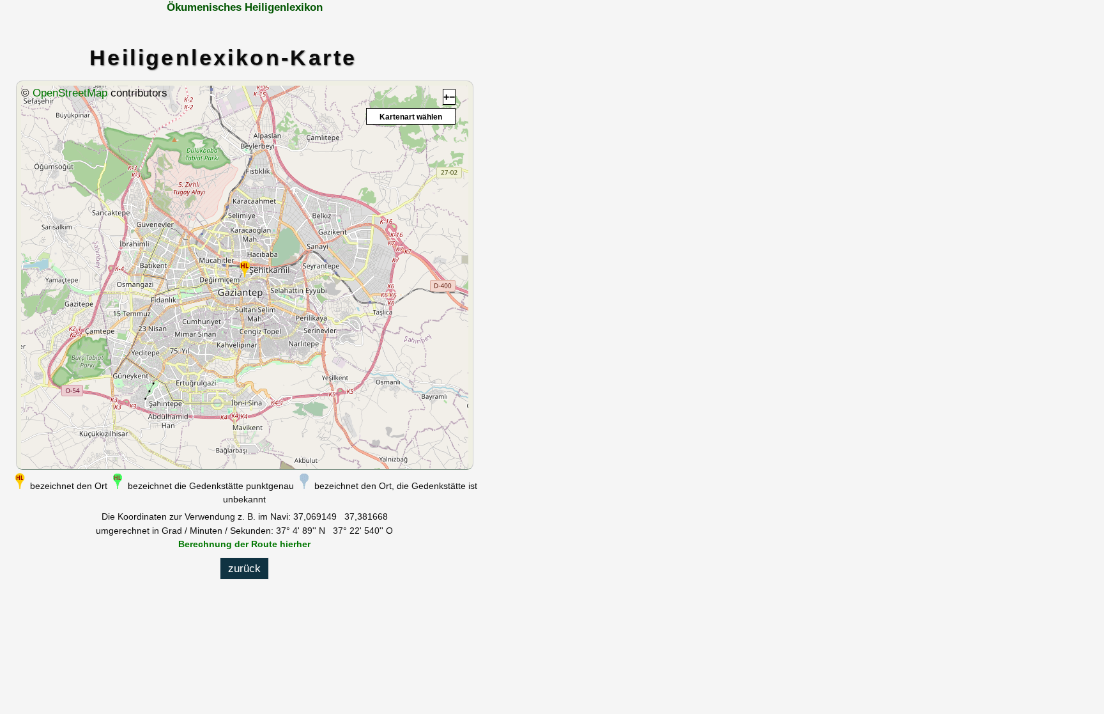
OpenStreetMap (70, 93)
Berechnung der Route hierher (244, 544)
